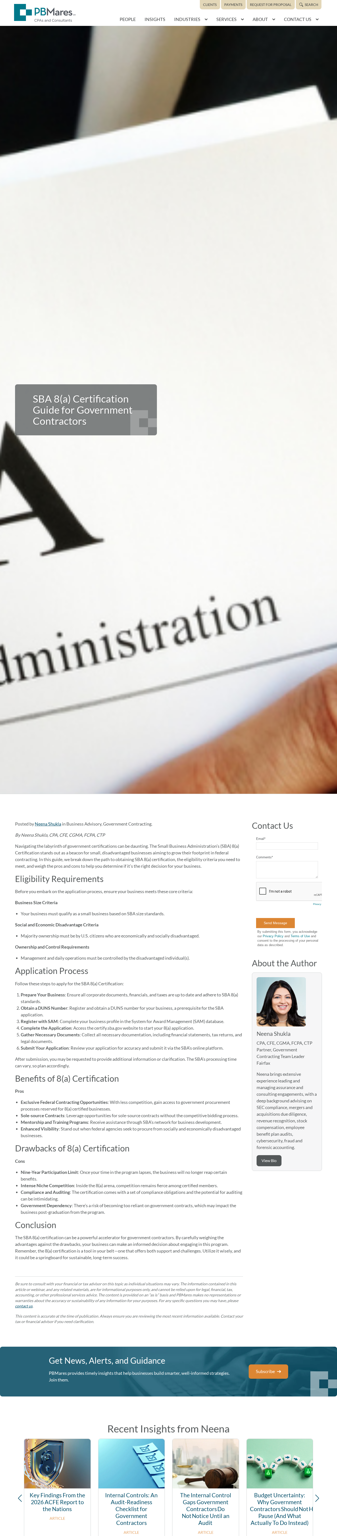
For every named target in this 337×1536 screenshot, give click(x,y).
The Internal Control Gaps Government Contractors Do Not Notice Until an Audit (205, 1509)
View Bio (269, 1160)
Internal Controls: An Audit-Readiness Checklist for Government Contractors (131, 1509)
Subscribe (265, 1371)
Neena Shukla (48, 824)
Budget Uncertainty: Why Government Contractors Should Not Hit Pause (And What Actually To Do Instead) (283, 1509)
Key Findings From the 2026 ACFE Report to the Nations (57, 1502)
